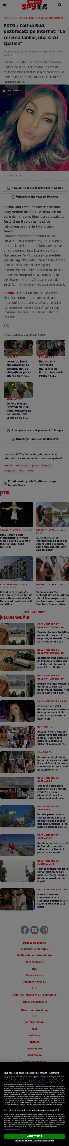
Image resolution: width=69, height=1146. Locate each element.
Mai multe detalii (39, 1084)
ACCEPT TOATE (34, 1136)
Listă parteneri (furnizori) (12, 1130)
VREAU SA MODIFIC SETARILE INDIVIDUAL (34, 1140)
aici (5, 1098)
